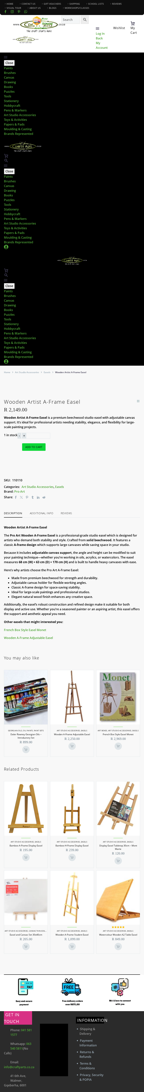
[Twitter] (21, 497)
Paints (8, 68)
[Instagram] (12, 11)
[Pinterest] (27, 497)
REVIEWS (117, 3)
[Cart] (132, 23)
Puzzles (9, 91)
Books (8, 87)
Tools (7, 96)
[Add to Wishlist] (25, 464)
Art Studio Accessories (20, 115)
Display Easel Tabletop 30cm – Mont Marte (118, 847)
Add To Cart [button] (26, 749)
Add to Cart (33, 447)
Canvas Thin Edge (37, 931)
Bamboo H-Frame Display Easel (72, 845)
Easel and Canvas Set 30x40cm (26, 934)
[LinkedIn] (38, 497)
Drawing (10, 82)
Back (99, 38)
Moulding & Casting (18, 129)
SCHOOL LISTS (96, 3)
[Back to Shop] (138, 401)
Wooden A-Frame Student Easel (72, 934)
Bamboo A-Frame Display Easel (26, 845)
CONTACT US (28, 3)
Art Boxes (102, 730)
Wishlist (119, 28)
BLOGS (52, 8)
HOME (10, 3)
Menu (97, 28)
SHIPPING (74, 3)
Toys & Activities (15, 120)
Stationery (11, 101)
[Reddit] (44, 497)
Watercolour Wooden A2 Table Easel (118, 934)
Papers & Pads (14, 124)
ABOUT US (35, 8)
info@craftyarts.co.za (19, 1067)
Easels (47, 372)
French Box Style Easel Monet (25, 630)
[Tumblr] (32, 497)
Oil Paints (28, 730)
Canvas (9, 77)
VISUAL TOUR (14, 8)
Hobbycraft (12, 106)
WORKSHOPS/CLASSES (77, 8)
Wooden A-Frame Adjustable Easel (28, 638)
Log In (100, 34)
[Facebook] (5, 11)
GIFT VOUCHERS (52, 3)
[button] (6, 160)
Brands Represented (18, 134)
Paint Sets (39, 730)
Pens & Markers (15, 110)
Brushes (10, 73)
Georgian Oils (15, 730)
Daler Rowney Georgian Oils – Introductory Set (25, 736)
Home (7, 372)
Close (9, 63)
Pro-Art (19, 491)
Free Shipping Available (44, 23)
